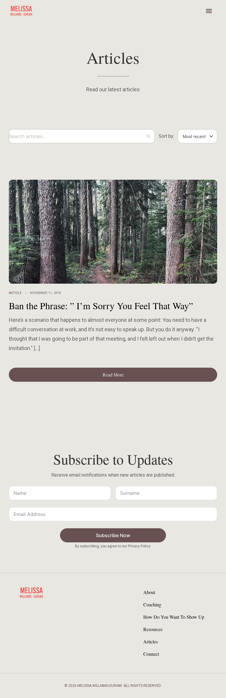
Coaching (152, 604)
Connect (151, 654)
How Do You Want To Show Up (173, 617)
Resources (152, 629)
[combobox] (82, 136)
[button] (209, 11)
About (149, 592)
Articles (150, 641)
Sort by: (166, 136)
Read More (113, 374)
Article (15, 293)
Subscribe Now (113, 535)
